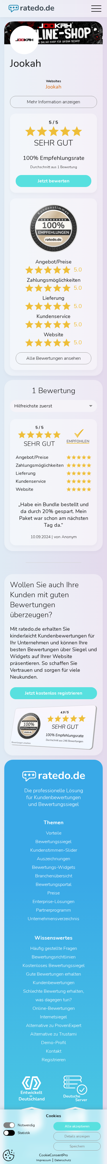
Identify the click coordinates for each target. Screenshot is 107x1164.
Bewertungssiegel (53, 842)
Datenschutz (62, 1160)
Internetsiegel (53, 1017)
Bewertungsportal (54, 884)
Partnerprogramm (53, 910)
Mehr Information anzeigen (53, 102)
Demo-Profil (53, 1043)
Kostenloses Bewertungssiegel (54, 965)
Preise (53, 893)
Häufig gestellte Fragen (53, 948)
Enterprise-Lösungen (53, 901)
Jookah (53, 86)
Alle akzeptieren (77, 1126)
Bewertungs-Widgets (53, 867)
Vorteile (53, 833)
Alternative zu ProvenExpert (53, 1025)
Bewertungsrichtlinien (54, 957)
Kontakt (53, 1051)
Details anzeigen (77, 1136)
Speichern (77, 1146)
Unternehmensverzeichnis (53, 919)
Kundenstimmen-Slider (53, 850)
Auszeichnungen (53, 859)
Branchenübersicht (53, 876)
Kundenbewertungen (53, 983)
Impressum (43, 1160)
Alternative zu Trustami (53, 1034)
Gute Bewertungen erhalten (53, 974)
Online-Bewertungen (54, 1008)
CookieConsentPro (53, 1155)
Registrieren (54, 1060)
